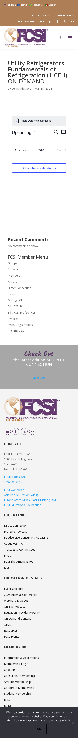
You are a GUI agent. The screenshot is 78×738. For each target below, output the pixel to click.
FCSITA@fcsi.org (14, 477)
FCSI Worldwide (14, 490)
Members (14, 275)
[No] (73, 723)
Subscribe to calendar (37, 168)
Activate (13, 269)
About (47, 15)
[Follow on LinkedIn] (7, 431)
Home (35, 15)
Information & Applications (21, 658)
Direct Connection (19, 288)
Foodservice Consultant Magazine (26, 537)
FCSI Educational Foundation (22, 505)
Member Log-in (65, 15)
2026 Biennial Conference (20, 595)
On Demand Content (17, 618)
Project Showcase (15, 531)
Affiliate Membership (17, 682)
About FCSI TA (13, 543)
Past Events (11, 636)
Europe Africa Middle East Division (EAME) (31, 500)
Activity (12, 282)
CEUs (7, 624)
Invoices (13, 319)
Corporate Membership (19, 688)
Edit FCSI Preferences (22, 312)
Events (12, 294)
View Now (39, 378)
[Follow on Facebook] (15, 431)
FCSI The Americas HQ (31, 21)
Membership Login (16, 664)
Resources (11, 630)
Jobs (7, 567)
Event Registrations (20, 325)
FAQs (7, 555)
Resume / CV (16, 331)
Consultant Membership (19, 676)
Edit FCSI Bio (16, 306)
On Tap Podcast (14, 606)
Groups (12, 263)
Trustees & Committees (19, 549)
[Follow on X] (24, 431)
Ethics (8, 705)
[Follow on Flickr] (32, 431)
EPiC (7, 699)
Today (40, 149)
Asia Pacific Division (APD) (21, 495)
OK (39, 728)
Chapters (10, 670)
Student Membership (17, 693)
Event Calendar (13, 589)
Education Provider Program (22, 612)
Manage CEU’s (17, 300)
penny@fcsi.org (21, 88)
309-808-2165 (13, 482)
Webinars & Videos (16, 600)
